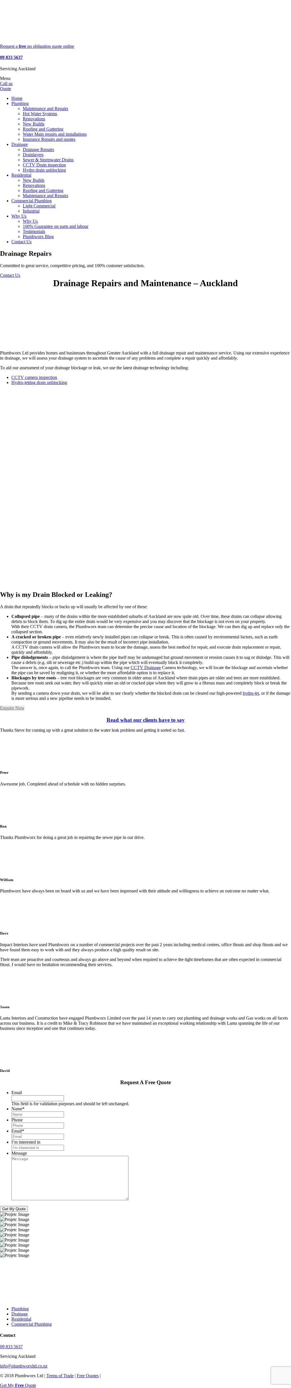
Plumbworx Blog (38, 236)
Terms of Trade (60, 1375)
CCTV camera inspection (34, 377)
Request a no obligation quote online (37, 46)
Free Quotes (88, 1375)
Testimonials (34, 231)
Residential (21, 175)
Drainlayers (33, 154)
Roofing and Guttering (43, 129)
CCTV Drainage (146, 667)
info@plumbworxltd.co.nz (23, 1366)
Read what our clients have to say (146, 720)
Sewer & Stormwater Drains (48, 159)
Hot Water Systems (40, 113)
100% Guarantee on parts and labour (55, 226)
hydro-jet (251, 693)
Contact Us (21, 241)
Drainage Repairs (38, 149)
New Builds (33, 123)
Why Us (18, 216)
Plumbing (20, 103)
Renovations (34, 118)
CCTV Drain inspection (44, 164)
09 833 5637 (11, 57)
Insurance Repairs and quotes (49, 139)
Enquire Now (12, 708)
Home (16, 98)
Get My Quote (14, 1209)
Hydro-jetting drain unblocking (39, 382)
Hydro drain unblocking (44, 170)
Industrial (31, 211)
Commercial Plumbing (31, 200)
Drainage (19, 144)
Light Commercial (39, 205)
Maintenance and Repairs (45, 108)
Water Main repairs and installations (55, 134)
